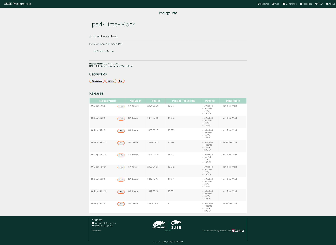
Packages (307, 4)
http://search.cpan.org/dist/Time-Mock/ (114, 66)
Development (96, 81)
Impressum (96, 231)
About (331, 4)
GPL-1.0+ (114, 64)
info (121, 106)
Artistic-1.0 (102, 64)
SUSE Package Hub (17, 3)
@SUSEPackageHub (103, 226)
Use (277, 4)
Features (264, 4)
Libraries (110, 81)
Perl (120, 81)
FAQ (320, 4)
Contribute (291, 4)
